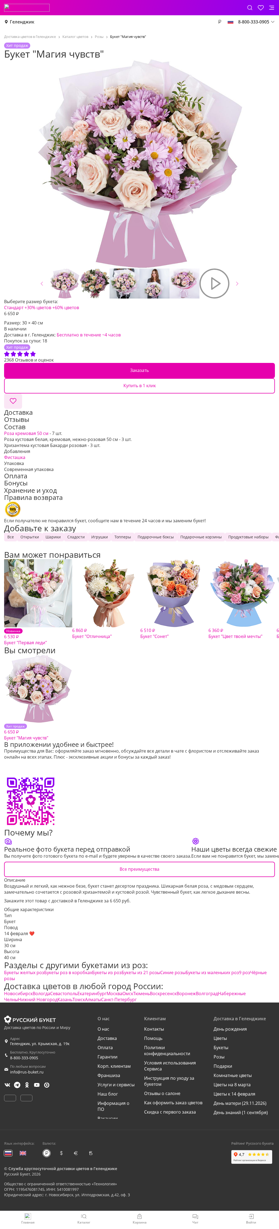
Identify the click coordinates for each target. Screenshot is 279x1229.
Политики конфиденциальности (167, 1051)
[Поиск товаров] (250, 7)
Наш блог (108, 1094)
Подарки (223, 1066)
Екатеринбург (92, 994)
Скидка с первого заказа (170, 1112)
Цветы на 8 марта (232, 1085)
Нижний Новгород (37, 1000)
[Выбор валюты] (219, 22)
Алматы (93, 1000)
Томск (78, 1000)
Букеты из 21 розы (141, 973)
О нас (103, 1029)
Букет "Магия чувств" (26, 732)
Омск (127, 994)
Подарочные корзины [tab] (201, 536)
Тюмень (141, 994)
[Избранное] (260, 7)
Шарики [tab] (53, 536)
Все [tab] (10, 536)
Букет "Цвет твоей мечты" (235, 633)
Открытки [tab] (29, 536)
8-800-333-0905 (24, 1057)
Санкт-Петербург (119, 1000)
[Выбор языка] (230, 22)
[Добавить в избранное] (13, 401)
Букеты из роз (107, 973)
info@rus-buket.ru (27, 1072)
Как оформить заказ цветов (173, 1103)
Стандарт (13, 308)
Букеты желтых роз (24, 973)
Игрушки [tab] (99, 536)
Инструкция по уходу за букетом (169, 1081)
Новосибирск (18, 994)
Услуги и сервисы (116, 1085)
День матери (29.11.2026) (240, 1103)
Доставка (107, 1038)
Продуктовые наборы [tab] (248, 536)
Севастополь (63, 994)
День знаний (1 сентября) (241, 1112)
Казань (64, 1000)
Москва (114, 994)
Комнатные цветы (233, 1075)
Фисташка (14, 457)
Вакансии (108, 1118)
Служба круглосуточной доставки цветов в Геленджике (62, 1168)
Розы (219, 1057)
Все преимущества (139, 869)
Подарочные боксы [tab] (156, 536)
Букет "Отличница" (92, 633)
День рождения (230, 1029)
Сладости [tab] (76, 536)
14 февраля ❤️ (19, 933)
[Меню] (271, 7)
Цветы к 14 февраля (234, 1094)
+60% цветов (65, 308)
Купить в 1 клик (139, 386)
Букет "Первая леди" (25, 637)
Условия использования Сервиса (170, 1066)
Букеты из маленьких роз (212, 973)
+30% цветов (38, 308)
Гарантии (107, 1057)
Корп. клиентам (114, 1066)
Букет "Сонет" (154, 633)
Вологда (41, 994)
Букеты (221, 1048)
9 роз (244, 973)
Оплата (105, 1048)
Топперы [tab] (122, 536)
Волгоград (207, 994)
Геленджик (22, 22)
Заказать (139, 370)
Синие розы (173, 973)
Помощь (153, 1038)
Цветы (220, 1038)
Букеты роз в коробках (68, 973)
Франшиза (109, 1075)
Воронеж (186, 994)
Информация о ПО (113, 1106)
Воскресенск (163, 994)
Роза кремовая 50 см (26, 433)
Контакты (154, 1029)
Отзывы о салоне (162, 1093)
